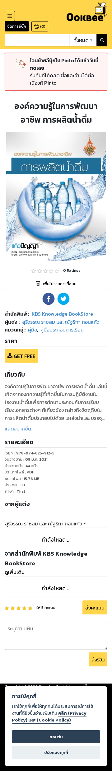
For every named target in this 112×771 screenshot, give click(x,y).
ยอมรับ (56, 737)
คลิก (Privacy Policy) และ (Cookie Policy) (49, 716)
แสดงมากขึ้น (18, 428)
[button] (48, 299)
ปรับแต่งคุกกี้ (56, 752)
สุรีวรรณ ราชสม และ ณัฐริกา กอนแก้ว (43, 523)
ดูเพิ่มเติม (15, 572)
